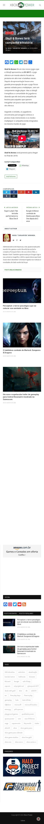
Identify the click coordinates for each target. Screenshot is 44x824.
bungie (16, 681)
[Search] (40, 5)
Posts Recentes (10, 613)
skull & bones (11, 176)
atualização (33, 672)
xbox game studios (11, 737)
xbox (15, 728)
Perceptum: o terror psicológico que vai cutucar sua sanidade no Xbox (19, 307)
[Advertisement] (22, 574)
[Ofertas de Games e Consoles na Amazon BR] (22, 557)
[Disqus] (22, 443)
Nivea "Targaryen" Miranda (17, 48)
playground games (11, 714)
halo (17, 700)
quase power (9, 719)
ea (6, 695)
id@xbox (8, 705)
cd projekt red (19, 686)
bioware (32, 677)
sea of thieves (30, 719)
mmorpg (8, 709)
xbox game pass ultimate (14, 733)
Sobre (23, 820)
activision (21, 672)
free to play (28, 695)
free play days (15, 695)
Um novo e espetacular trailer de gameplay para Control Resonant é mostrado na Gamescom (21, 396)
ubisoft (7, 728)
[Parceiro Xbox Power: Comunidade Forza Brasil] (22, 796)
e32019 (33, 691)
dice (20, 691)
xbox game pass (26, 728)
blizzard (7, 681)
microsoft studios (31, 705)
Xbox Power (28, 815)
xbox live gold (27, 737)
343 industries (10, 672)
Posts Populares (26, 613)
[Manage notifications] (38, 819)
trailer (37, 723)
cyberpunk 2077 (33, 686)
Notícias (9, 33)
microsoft (18, 705)
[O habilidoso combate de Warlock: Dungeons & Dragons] (22, 335)
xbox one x (19, 742)
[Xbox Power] (22, 4)
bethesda (22, 677)
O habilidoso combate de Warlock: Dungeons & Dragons (21, 351)
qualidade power (28, 714)
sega (6, 723)
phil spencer (18, 709)
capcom (7, 686)
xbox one (8, 742)
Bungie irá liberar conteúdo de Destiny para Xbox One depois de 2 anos (33, 216)
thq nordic (27, 723)
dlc (27, 691)
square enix (16, 723)
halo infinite (26, 700)
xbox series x (31, 742)
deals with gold (10, 691)
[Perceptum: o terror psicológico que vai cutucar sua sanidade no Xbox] (22, 290)
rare (19, 719)
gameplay (8, 700)
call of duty (26, 681)
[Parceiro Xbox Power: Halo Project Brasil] (22, 776)
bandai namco (10, 677)
